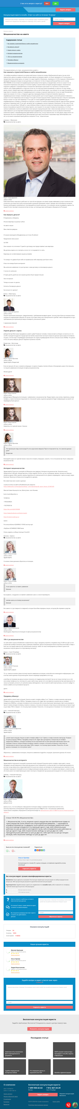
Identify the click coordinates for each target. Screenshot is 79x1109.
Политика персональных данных (38, 1105)
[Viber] (40, 850)
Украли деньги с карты (13, 50)
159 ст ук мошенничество (14, 56)
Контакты (6, 1102)
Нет (47, 3)
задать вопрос (9, 211)
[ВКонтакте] (35, 850)
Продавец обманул (12, 60)
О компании (7, 1099)
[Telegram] (44, 850)
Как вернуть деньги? (13, 47)
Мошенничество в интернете (15, 63)
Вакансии (6, 1104)
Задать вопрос (65, 10)
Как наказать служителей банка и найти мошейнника (22, 43)
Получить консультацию (39, 1029)
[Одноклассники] (37, 850)
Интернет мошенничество (14, 53)
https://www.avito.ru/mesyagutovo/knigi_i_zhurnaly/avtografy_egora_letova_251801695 (29, 486)
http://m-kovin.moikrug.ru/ (11, 517)
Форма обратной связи (11, 1096)
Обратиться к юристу (55, 916)
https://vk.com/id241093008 (12, 509)
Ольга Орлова (23, 858)
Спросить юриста (29, 869)
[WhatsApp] (42, 850)
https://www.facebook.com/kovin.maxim (15, 513)
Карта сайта (56, 1101)
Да (56, 3)
